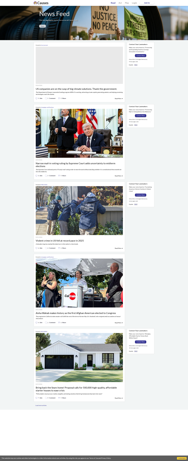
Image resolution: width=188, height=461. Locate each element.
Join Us (147, 3)
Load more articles (41, 418)
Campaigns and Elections (47, 119)
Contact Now (140, 55)
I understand (182, 458)
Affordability (44, 344)
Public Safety (44, 197)
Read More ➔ (119, 111)
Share (42, 26)
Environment (44, 45)
